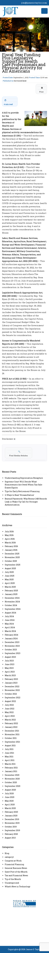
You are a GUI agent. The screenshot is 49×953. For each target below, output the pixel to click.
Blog (7, 853)
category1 (9, 857)
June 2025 (9, 575)
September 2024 (12, 609)
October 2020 (11, 782)
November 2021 (12, 734)
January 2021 (11, 771)
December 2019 (12, 819)
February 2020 (11, 812)
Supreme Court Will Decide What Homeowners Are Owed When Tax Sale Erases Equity (23, 484)
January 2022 (11, 727)
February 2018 (11, 834)
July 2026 (9, 531)
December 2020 (12, 775)
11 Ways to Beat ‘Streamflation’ (19, 495)
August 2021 (10, 745)
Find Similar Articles (18, 454)
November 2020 (12, 778)
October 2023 (11, 649)
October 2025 (11, 561)
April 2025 (10, 583)
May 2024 (9, 623)
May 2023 (9, 668)
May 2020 (9, 801)
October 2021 (11, 738)
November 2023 (12, 646)
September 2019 (12, 830)
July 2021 (9, 749)
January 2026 (11, 550)
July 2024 (9, 616)
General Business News (16, 868)
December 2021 (12, 730)
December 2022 (12, 686)
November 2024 (12, 601)
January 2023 (11, 682)
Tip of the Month (13, 879)
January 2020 (11, 815)
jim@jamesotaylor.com (34, 2)
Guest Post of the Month (16, 871)
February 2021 (11, 767)
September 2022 (12, 697)
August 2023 (10, 657)
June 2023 (9, 664)
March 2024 (10, 631)
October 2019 (11, 826)
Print (41, 90)
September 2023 (12, 653)
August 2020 (10, 789)
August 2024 (10, 612)
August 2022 (10, 701)
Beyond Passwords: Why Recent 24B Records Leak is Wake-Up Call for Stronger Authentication (26, 501)
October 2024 (11, 605)
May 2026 (9, 535)
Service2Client (20, 81)
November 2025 (12, 557)
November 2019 (12, 823)
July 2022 (9, 705)
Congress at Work (13, 860)
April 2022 (10, 716)
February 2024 (11, 635)
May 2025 (9, 579)
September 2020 (12, 786)
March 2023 (10, 675)
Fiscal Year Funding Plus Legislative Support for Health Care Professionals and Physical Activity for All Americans (24, 63)
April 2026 (10, 539)
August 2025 (10, 568)
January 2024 (11, 638)
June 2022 (9, 708)
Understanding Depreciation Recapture (24, 478)
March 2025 (10, 587)
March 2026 (10, 542)
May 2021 (9, 756)
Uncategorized (12, 883)
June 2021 (9, 753)
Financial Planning (14, 864)
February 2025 (11, 590)
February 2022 (11, 723)
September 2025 (12, 564)
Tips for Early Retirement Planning (22, 491)
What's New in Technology (17, 886)
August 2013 (10, 837)
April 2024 (10, 627)
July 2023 (9, 660)
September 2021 (12, 742)
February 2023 (11, 679)
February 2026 (11, 546)
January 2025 (11, 594)
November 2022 (12, 690)
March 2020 (10, 808)
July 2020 (9, 793)
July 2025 (9, 572)
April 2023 (10, 671)
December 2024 (12, 598)
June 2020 (9, 797)
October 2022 (11, 694)
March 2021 (10, 764)
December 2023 (12, 642)
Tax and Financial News (16, 875)
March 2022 (10, 719)
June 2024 (9, 620)
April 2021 (9, 760)
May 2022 (9, 712)
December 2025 (12, 553)
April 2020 (10, 804)
